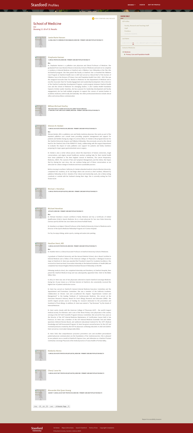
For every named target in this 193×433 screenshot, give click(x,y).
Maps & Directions (68, 428)
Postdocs (128, 31)
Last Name (125, 39)
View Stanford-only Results (105, 18)
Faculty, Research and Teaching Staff (137, 26)
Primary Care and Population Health (137, 54)
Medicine (127, 52)
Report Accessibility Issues (151, 419)
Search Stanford (81, 428)
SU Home (56, 428)
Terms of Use (93, 428)
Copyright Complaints (107, 428)
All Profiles (125, 21)
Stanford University (40, 429)
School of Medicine (128, 48)
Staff (126, 28)
